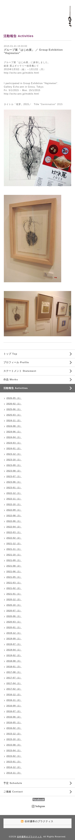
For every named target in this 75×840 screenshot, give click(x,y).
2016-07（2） (14, 711)
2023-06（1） (14, 482)
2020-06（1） (14, 616)
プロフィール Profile (16, 362)
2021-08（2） (14, 566)
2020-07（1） (14, 610)
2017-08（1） (14, 672)
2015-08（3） (14, 745)
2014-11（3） (14, 773)
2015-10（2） (14, 739)
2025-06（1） (14, 409)
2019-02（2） (14, 655)
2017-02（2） (14, 689)
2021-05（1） (14, 577)
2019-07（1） (14, 644)
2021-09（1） (14, 560)
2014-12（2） (14, 767)
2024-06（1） (14, 431)
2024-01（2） (14, 448)
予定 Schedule (12, 783)
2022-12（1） (14, 493)
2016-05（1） (14, 722)
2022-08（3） (14, 515)
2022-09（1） (14, 510)
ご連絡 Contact (13, 791)
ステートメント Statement (19, 370)
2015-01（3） (14, 761)
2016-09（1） (14, 706)
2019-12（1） (14, 633)
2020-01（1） (14, 627)
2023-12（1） (14, 454)
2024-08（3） (14, 426)
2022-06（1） (14, 521)
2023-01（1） (14, 487)
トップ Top (10, 353)
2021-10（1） (14, 555)
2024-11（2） (14, 420)
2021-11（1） (14, 549)
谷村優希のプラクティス (29, 836)
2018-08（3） (14, 661)
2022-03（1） (14, 532)
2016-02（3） (14, 728)
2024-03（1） (14, 443)
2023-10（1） (14, 459)
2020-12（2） (14, 599)
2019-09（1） (14, 638)
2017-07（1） (14, 678)
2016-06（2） (14, 717)
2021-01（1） (14, 594)
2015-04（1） (14, 750)
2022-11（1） (14, 499)
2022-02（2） (14, 538)
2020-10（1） (14, 605)
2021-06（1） (14, 571)
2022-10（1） (14, 504)
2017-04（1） (14, 683)
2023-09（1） (14, 465)
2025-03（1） (14, 415)
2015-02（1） (14, 756)
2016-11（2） (14, 700)
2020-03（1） (14, 622)
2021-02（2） (14, 588)
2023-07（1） (14, 476)
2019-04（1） (14, 650)
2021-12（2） (14, 543)
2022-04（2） (14, 527)
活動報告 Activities (15, 388)
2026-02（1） (14, 404)
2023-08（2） (14, 471)
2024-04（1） (14, 437)
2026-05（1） (14, 398)
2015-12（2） (14, 734)
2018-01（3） (14, 666)
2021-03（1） (14, 582)
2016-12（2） (14, 694)
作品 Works (10, 379)
